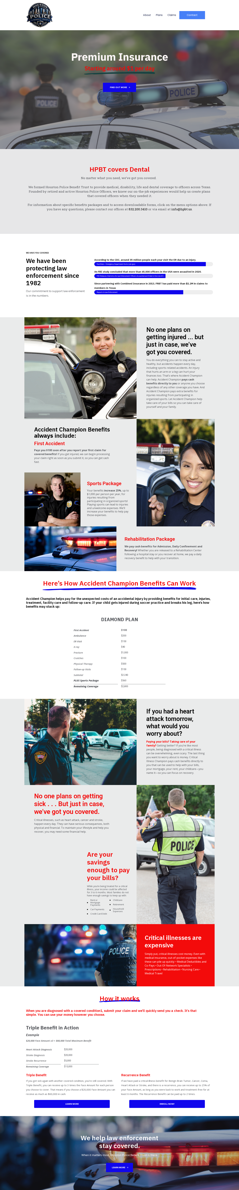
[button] (192, 15)
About (147, 15)
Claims (171, 15)
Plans (159, 15)
